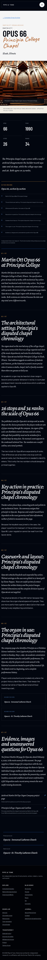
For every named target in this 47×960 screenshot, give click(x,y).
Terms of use (6, 945)
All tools (4, 912)
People (27, 891)
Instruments (29, 894)
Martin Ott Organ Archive (9, 891)
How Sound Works (7, 894)
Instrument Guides (8, 888)
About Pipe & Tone (30, 912)
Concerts (28, 903)
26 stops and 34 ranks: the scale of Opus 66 (15, 208)
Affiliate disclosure (8, 939)
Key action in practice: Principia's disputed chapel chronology (21, 214)
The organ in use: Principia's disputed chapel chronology (19, 226)
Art (26, 900)
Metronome (5, 918)
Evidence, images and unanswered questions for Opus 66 (19, 232)
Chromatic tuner (7, 915)
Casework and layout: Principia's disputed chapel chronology (21, 220)
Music (26, 897)
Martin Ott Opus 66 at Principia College (14, 196)
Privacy (4, 942)
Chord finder (6, 924)
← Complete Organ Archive (11, 17)
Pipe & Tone (8, 5)
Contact (27, 915)
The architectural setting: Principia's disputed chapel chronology (22, 202)
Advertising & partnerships (33, 918)
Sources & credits (7, 936)
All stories (28, 888)
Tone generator (7, 921)
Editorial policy (6, 933)
